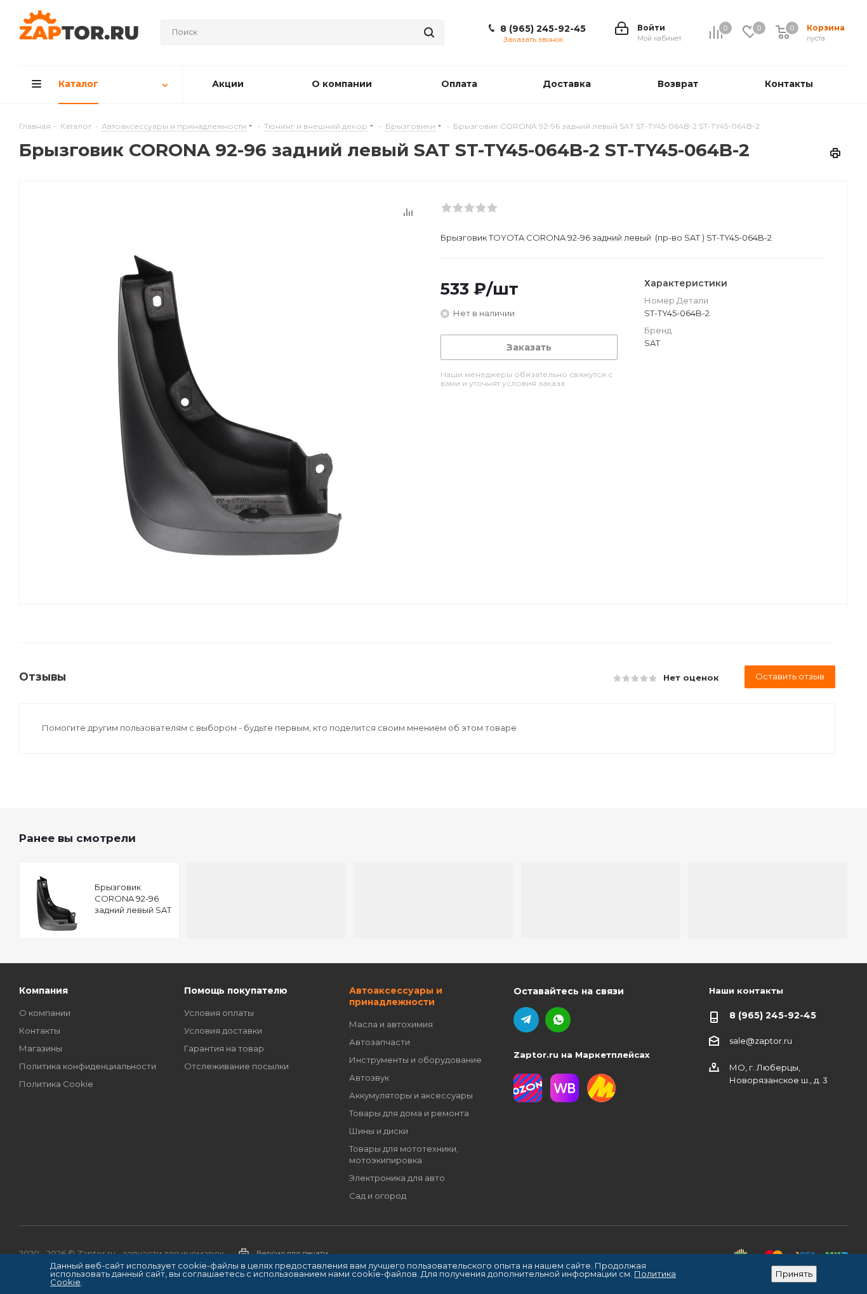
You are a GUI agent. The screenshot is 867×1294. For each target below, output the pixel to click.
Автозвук (369, 1077)
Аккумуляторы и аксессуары (411, 1095)
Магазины (40, 1048)
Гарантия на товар (224, 1048)
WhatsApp (558, 1019)
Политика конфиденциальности (87, 1066)
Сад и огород (377, 1196)
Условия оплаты (219, 1013)
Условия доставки (223, 1030)
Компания (43, 990)
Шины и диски (378, 1131)
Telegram (526, 1019)
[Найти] (429, 32)
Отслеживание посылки (236, 1066)
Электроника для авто (397, 1178)
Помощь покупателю (236, 990)
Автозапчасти (379, 1042)
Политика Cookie (56, 1084)
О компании (44, 1013)
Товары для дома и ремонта (409, 1113)
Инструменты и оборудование (415, 1060)
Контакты (39, 1030)
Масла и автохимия (391, 1024)
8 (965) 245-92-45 (543, 28)
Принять (794, 1274)
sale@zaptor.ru (760, 1041)
